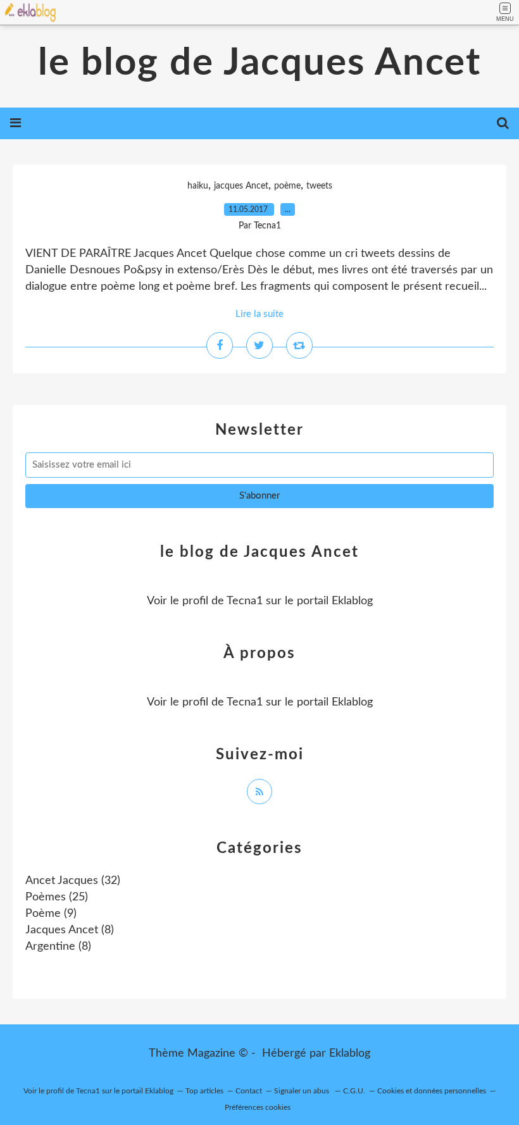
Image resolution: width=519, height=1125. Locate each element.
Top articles (204, 1091)
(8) (69, 930)
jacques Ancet (241, 186)
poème (287, 186)
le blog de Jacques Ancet (259, 63)
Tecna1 (245, 601)
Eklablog (349, 1053)
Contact (248, 1091)
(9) (51, 913)
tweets (319, 186)
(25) (56, 897)
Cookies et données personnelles (431, 1091)
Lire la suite (259, 314)
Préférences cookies (258, 1107)
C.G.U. (354, 1091)
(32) (72, 880)
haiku (197, 186)
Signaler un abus (302, 1091)
